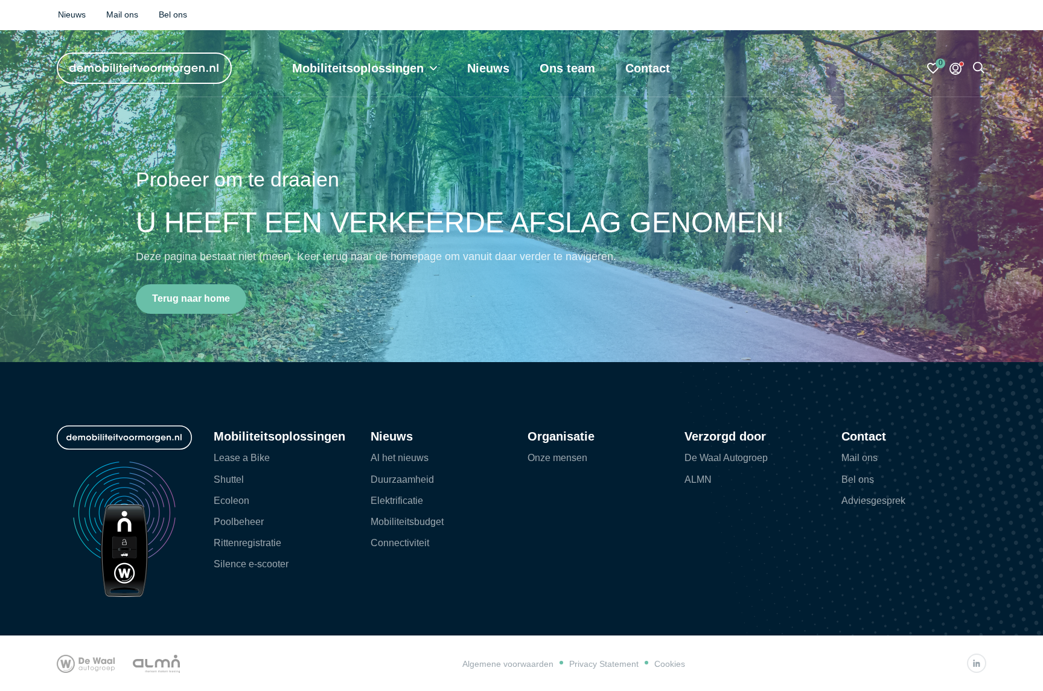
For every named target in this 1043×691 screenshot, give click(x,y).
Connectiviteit (400, 543)
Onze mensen (557, 458)
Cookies (669, 664)
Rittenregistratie (247, 543)
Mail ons (859, 458)
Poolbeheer (239, 522)
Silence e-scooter (251, 564)
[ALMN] (156, 663)
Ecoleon (231, 500)
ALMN (698, 479)
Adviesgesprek (873, 500)
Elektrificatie (397, 500)
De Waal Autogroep (726, 458)
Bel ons (857, 479)
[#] (976, 663)
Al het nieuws (400, 458)
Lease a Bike (242, 458)
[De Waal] (86, 663)
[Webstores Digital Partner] (144, 68)
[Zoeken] (979, 68)
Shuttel (229, 479)
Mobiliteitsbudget (407, 522)
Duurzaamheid (402, 479)
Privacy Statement (604, 664)
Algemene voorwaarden (507, 664)
